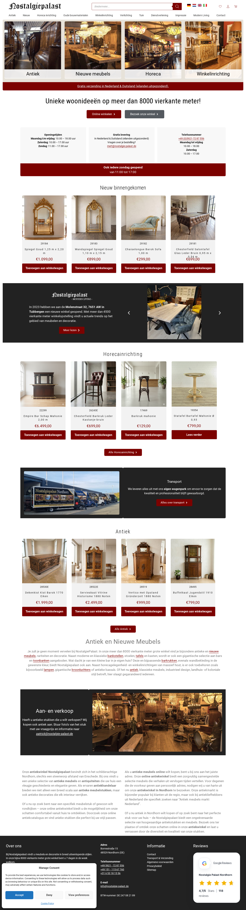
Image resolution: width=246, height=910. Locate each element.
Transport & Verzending (160, 858)
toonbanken (41, 660)
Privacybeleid (154, 866)
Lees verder (194, 434)
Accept (19, 895)
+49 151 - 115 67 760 (112, 869)
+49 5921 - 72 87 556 (112, 865)
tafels (140, 656)
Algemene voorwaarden (160, 862)
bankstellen (115, 656)
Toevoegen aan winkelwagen (44, 268)
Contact (151, 854)
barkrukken (169, 660)
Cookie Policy (47, 903)
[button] (129, 313)
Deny (49, 895)
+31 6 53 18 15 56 (110, 873)
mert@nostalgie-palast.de (121, 146)
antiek (134, 670)
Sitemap (151, 869)
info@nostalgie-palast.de (114, 886)
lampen (49, 670)
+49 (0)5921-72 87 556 (191, 138)
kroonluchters (81, 670)
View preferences (78, 895)
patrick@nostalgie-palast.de (54, 733)
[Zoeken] (177, 6)
